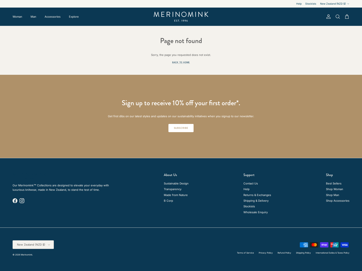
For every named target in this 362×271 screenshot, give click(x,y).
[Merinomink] (181, 17)
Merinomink (26, 254)
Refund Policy (284, 252)
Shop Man (332, 195)
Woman (17, 16)
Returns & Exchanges (257, 195)
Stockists (310, 3)
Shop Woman (334, 189)
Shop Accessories (337, 200)
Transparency (172, 189)
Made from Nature (176, 195)
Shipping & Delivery (256, 200)
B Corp (168, 200)
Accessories (53, 16)
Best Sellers (333, 183)
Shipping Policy (303, 252)
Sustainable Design (176, 183)
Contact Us (250, 183)
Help (299, 3)
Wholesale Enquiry (255, 212)
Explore (74, 16)
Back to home (181, 62)
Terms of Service (245, 252)
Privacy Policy (266, 252)
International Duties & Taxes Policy (332, 252)
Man (33, 16)
